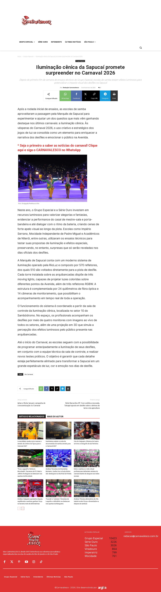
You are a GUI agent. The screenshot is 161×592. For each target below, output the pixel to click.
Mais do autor (55, 416)
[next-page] (22, 508)
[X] (51, 388)
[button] (140, 47)
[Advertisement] (99, 18)
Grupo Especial (28, 56)
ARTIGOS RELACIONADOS (31, 416)
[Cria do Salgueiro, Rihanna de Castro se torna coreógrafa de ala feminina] (87, 430)
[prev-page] (19, 508)
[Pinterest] (19, 561)
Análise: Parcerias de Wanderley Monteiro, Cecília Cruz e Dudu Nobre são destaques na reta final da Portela (58, 471)
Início (19, 56)
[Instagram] (33, 561)
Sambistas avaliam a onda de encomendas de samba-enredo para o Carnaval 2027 (58, 443)
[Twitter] (11, 561)
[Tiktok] (41, 561)
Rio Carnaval (29, 374)
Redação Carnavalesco (71, 87)
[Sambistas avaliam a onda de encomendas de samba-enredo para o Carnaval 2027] (58, 430)
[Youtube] (26, 561)
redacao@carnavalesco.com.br (141, 536)
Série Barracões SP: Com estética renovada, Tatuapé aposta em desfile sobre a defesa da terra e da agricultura (82, 405)
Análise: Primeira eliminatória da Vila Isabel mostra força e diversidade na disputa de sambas (86, 501)
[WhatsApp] (41, 388)
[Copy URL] (57, 388)
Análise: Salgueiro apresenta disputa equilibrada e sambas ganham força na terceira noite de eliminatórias (30, 501)
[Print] (68, 388)
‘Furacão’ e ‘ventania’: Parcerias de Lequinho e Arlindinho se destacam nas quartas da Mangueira (58, 501)
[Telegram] (62, 388)
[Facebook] (46, 388)
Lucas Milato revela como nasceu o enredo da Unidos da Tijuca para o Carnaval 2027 (30, 443)
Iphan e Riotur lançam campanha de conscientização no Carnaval (31, 404)
